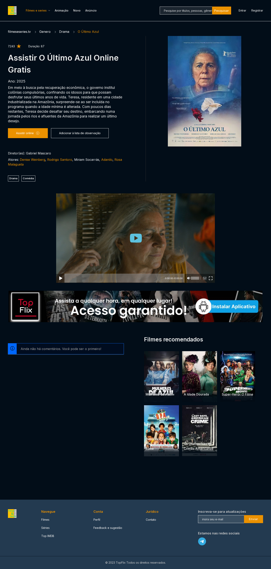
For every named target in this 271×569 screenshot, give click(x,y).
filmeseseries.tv (19, 32)
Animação (61, 10)
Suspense (199, 436)
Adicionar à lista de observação (80, 133)
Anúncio (91, 10)
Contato (151, 519)
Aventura (151, 431)
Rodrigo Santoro (59, 160)
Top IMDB (47, 536)
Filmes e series (36, 10)
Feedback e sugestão (107, 527)
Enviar (253, 519)
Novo (77, 10)
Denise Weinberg (32, 160)
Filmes (45, 519)
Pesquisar (221, 10)
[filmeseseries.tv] (13, 10)
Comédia (28, 178)
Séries (45, 527)
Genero (45, 32)
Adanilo (106, 160)
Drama (64, 32)
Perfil (96, 519)
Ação (160, 386)
